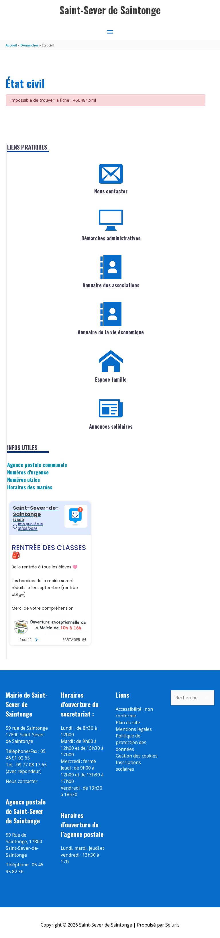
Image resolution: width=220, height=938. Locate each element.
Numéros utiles (23, 479)
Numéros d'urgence (28, 472)
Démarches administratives (110, 238)
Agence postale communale (37, 464)
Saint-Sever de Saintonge (110, 10)
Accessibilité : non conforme (134, 712)
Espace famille (111, 379)
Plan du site (128, 722)
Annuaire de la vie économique (111, 332)
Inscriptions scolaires (128, 765)
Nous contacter (110, 191)
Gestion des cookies (137, 756)
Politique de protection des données (131, 742)
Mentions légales (134, 729)
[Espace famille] (111, 361)
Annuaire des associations (110, 285)
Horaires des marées (29, 487)
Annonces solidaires (110, 426)
